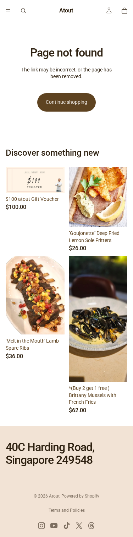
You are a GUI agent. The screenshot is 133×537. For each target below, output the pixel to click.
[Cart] (124, 10)
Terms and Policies (67, 510)
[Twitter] (79, 525)
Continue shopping (66, 102)
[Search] (23, 10)
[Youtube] (54, 525)
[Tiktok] (66, 525)
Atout (54, 496)
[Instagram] (41, 525)
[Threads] (91, 525)
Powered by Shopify (80, 496)
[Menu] (8, 10)
